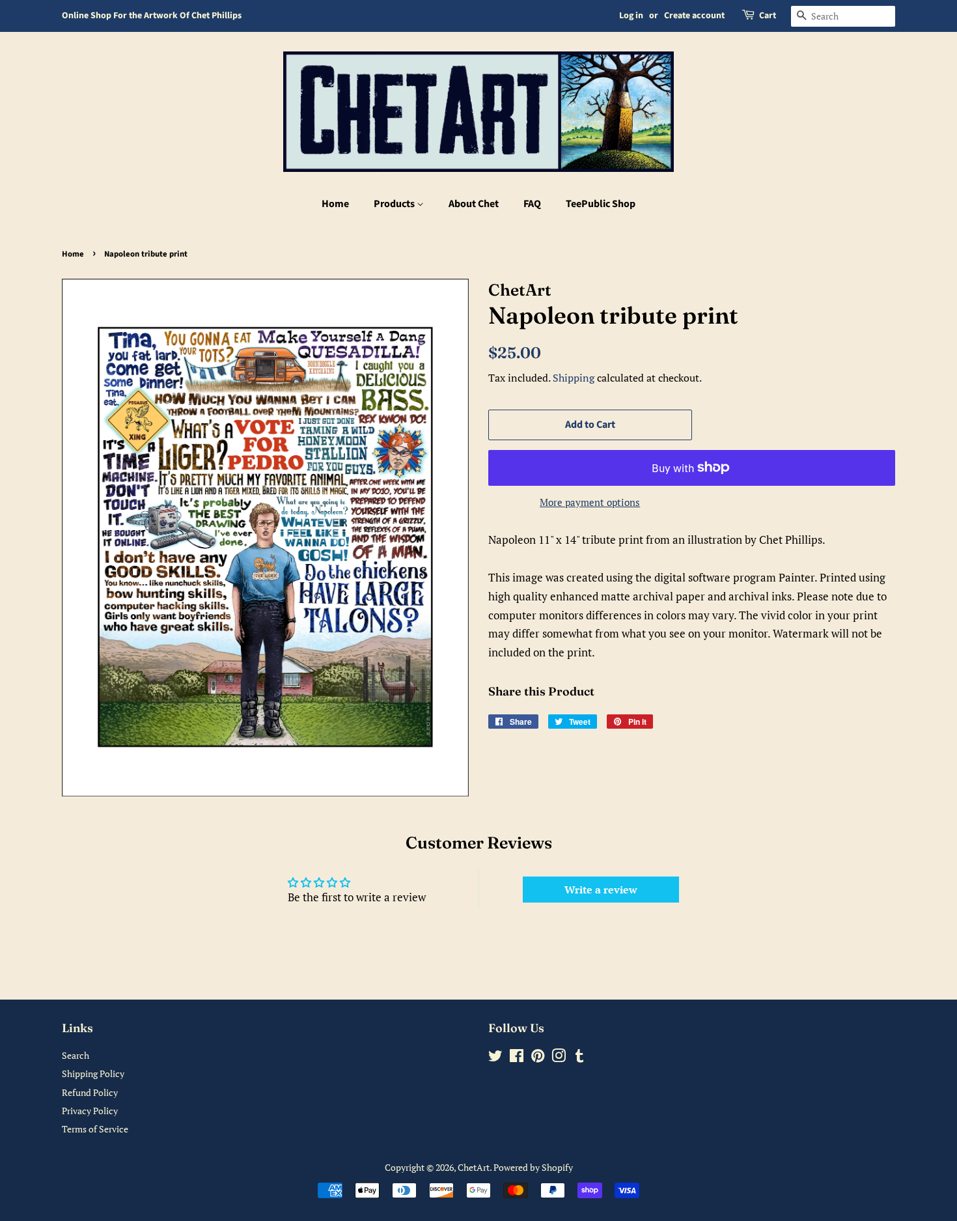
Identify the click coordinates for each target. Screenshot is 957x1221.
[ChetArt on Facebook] (516, 1058)
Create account (694, 15)
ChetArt (474, 1167)
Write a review (600, 889)
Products (395, 204)
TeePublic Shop (600, 204)
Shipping (573, 378)
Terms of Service (95, 1129)
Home (335, 204)
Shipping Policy (93, 1073)
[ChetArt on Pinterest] (538, 1058)
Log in (631, 15)
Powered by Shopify (533, 1167)
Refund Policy (90, 1092)
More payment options (590, 502)
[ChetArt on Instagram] (558, 1058)
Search (75, 1055)
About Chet (474, 204)
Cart (767, 15)
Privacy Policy (90, 1110)
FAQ (532, 204)
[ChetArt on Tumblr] (579, 1058)
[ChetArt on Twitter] (495, 1058)
